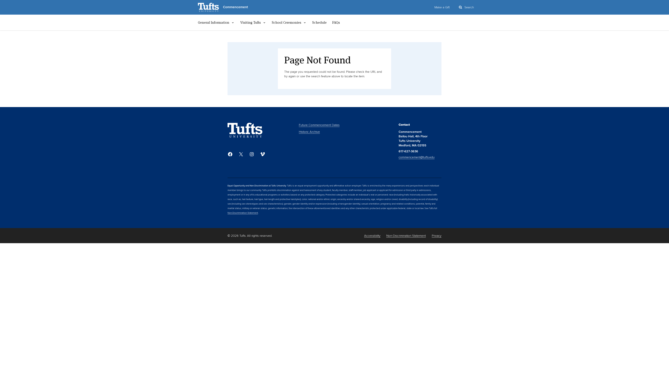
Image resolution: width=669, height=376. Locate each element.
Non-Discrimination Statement (243, 213)
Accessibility (372, 236)
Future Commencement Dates (319, 125)
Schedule (319, 22)
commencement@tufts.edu (417, 157)
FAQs (336, 22)
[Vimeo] (262, 154)
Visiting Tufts (250, 22)
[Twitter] (241, 154)
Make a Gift (442, 7)
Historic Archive (309, 132)
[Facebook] (230, 154)
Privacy (436, 236)
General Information (213, 22)
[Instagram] (251, 154)
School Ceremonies (286, 22)
